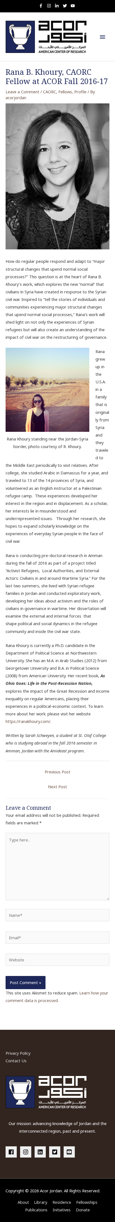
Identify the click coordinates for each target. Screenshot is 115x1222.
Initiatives (62, 1209)
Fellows (65, 91)
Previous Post (57, 772)
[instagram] (50, 6)
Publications (36, 1209)
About (23, 1202)
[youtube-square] (70, 1152)
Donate (83, 1209)
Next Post (57, 786)
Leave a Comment (22, 91)
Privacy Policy (18, 1053)
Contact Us (16, 1060)
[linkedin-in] (58, 6)
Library (40, 1202)
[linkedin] (41, 1152)
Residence (61, 1202)
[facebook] (12, 1152)
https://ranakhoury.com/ (28, 721)
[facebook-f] (42, 6)
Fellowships (86, 1202)
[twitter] (66, 6)
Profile (80, 91)
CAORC (49, 91)
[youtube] (73, 6)
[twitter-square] (56, 1152)
